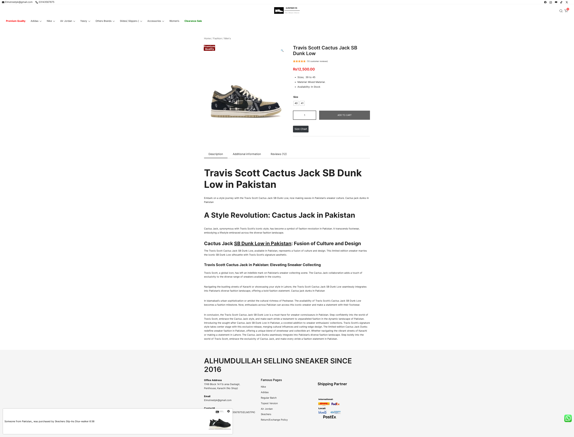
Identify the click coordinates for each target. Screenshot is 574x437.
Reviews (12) (279, 154)
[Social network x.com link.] (567, 1)
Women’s (174, 20)
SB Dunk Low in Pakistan (262, 243)
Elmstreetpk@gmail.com (19, 1)
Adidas (34, 20)
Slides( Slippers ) (129, 20)
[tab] (216, 154)
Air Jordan (66, 20)
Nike (49, 20)
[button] (282, 51)
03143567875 (46, 1)
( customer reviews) (317, 61)
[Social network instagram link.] (550, 1)
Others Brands (104, 20)
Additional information (247, 154)
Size (295, 96)
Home (207, 38)
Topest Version (269, 403)
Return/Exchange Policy (274, 419)
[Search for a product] (561, 11)
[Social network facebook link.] (545, 1)
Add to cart (345, 115)
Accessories (154, 20)
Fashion (217, 38)
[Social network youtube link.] (556, 1)
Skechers (266, 414)
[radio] (296, 103)
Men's (227, 38)
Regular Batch (269, 397)
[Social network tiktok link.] (561, 1)
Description (216, 154)
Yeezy (83, 20)
